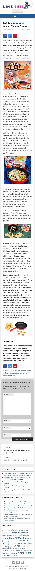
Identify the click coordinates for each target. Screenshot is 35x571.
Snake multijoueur (9, 506)
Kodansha (16, 541)
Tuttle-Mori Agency (10, 553)
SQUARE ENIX (18, 550)
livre (31, 541)
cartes (10, 535)
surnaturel (29, 550)
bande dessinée (18, 532)
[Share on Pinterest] (15, 37)
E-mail (6, 428)
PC (22, 543)
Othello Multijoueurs (9, 510)
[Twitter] (13, 562)
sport (11, 550)
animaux (27, 530)
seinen (15, 548)
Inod (17, 29)
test (3, 553)
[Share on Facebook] (5, 37)
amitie (16, 530)
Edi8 (14, 535)
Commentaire (8, 394)
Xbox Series (14, 555)
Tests (28, 370)
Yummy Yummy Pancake (15, 374)
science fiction (7, 548)
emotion (26, 535)
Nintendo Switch (16, 543)
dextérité (13, 372)
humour (27, 537)
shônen (5, 550)
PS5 (18, 546)
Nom (5, 420)
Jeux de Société (22, 370)
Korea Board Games (22, 372)
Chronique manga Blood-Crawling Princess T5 (17, 490)
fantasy (19, 537)
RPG (26, 546)
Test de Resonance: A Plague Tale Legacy (16, 482)
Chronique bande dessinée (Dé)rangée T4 (15, 486)
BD (26, 532)
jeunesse (10, 541)
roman (22, 546)
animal (21, 530)
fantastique (8, 537)
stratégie (25, 550)
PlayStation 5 (7, 546)
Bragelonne (5, 535)
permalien (13, 375)
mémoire (5, 374)
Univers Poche (24, 552)
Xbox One (6, 555)
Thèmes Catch (22, 568)
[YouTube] (18, 562)
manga (6, 543)
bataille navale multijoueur (11, 514)
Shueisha (23, 548)
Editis (20, 535)
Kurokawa (24, 540)
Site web (6, 435)
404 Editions (5, 530)
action (12, 530)
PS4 (14, 545)
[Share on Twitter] (10, 37)
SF (19, 548)
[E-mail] (22, 562)
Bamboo (9, 533)
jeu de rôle (5, 541)
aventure (4, 533)
